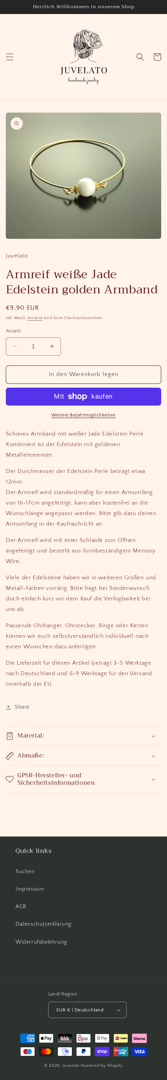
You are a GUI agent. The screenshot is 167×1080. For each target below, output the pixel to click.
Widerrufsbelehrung (41, 942)
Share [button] (22, 707)
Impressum (30, 889)
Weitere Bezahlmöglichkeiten (83, 415)
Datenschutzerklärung (43, 924)
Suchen (25, 871)
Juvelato (71, 1065)
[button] (9, 56)
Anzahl (13, 331)
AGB (21, 907)
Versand (34, 318)
